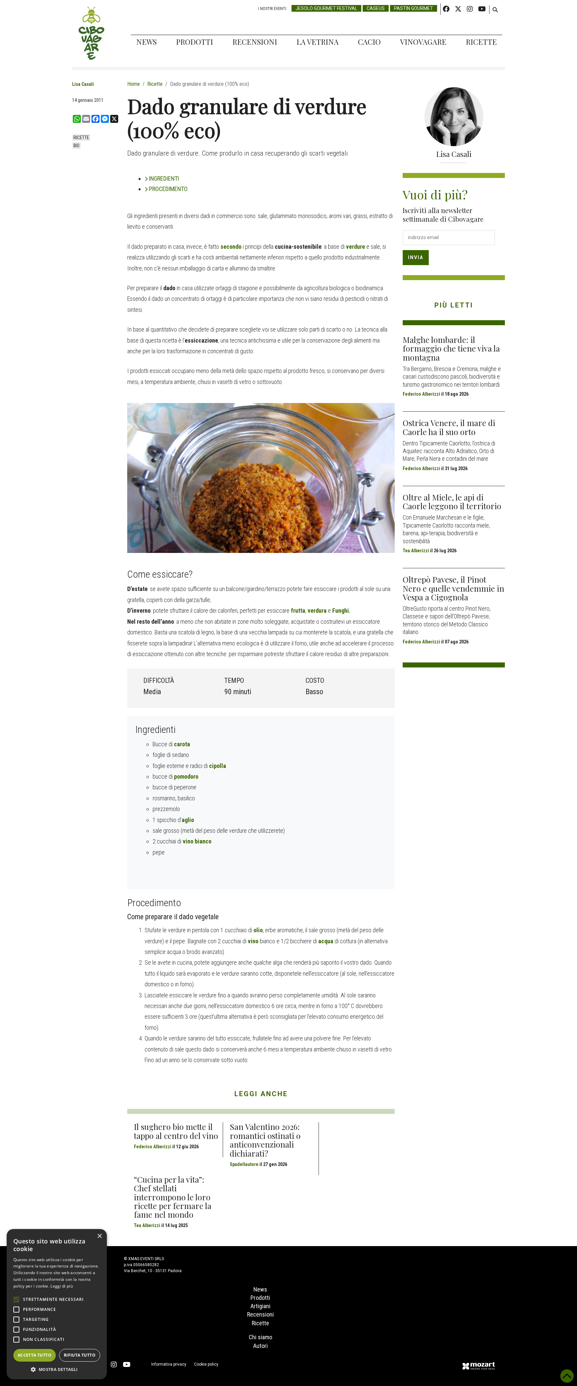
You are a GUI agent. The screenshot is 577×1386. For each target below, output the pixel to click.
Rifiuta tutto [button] (79, 1355)
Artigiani (260, 1306)
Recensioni (254, 42)
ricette (81, 137)
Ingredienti (164, 178)
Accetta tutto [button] (34, 1355)
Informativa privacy (168, 1364)
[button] (56, 1369)
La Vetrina (318, 42)
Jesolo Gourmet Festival (326, 8)
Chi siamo (260, 1337)
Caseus (376, 8)
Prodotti (194, 42)
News (146, 42)
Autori (260, 1345)
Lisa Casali (83, 84)
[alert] (57, 1304)
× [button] (99, 1236)
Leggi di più (61, 1286)
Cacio (369, 42)
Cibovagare (91, 33)
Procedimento (168, 188)
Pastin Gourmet (413, 8)
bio (76, 145)
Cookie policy (206, 1364)
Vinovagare (423, 42)
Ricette (481, 42)
